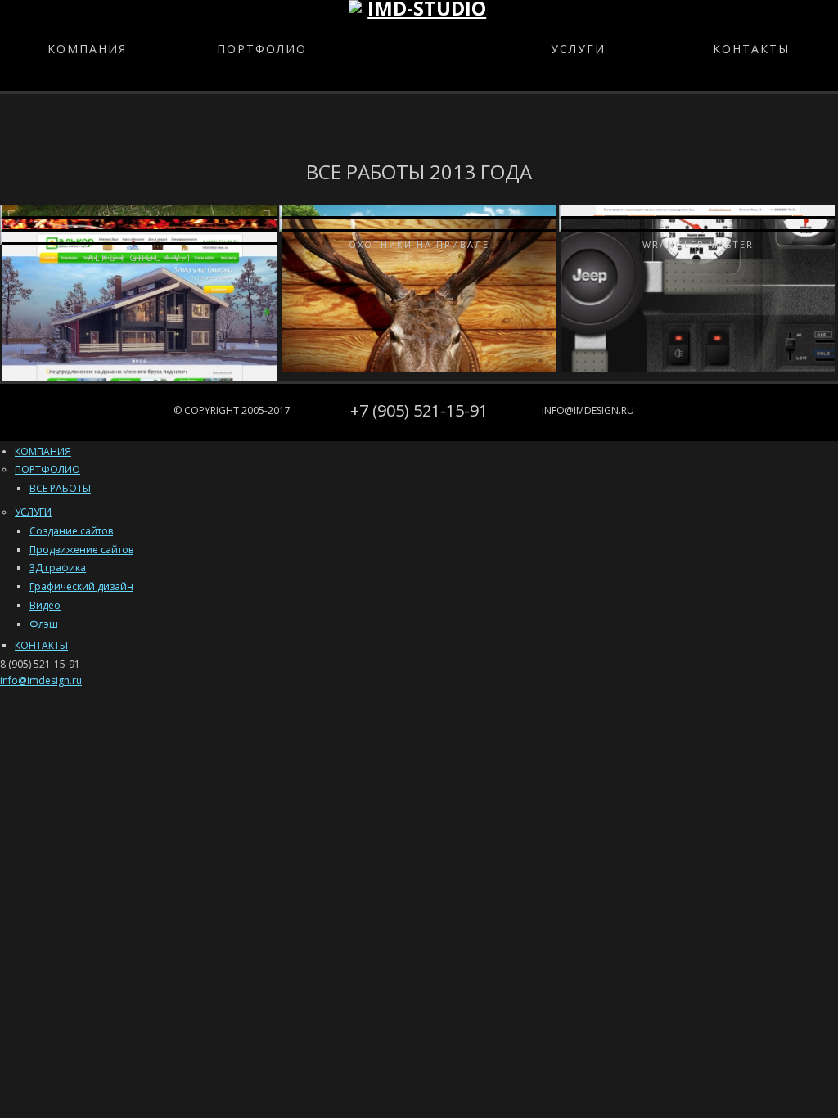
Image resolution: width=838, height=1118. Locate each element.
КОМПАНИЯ (87, 48)
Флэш (43, 624)
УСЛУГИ (578, 48)
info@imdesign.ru (588, 410)
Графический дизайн (81, 586)
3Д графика (57, 568)
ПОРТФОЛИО (262, 48)
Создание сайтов (71, 531)
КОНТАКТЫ (751, 48)
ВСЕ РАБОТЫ (60, 488)
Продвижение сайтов (81, 550)
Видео (45, 605)
